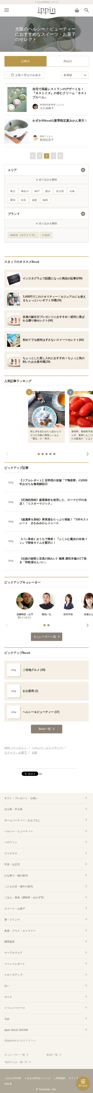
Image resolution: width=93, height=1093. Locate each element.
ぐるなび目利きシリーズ (37, 1078)
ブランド (14, 214)
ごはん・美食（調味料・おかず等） (25, 897)
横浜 (47, 191)
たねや (46, 235)
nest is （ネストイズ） (23, 235)
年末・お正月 (12, 864)
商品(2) (68, 61)
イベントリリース (14, 1007)
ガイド (8, 996)
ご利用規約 (60, 1078)
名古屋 (60, 191)
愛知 (12, 200)
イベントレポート (14, 963)
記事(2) (25, 61)
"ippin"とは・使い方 (15, 1062)
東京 (12, 191)
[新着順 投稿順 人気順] (75, 75)
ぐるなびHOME (12, 1078)
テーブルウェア (13, 952)
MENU (6, 10)
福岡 (45, 200)
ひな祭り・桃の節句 (16, 875)
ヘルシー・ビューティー (18, 831)
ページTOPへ (46, 763)
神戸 (37, 191)
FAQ (6, 1083)
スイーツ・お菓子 (14, 908)
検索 (86, 10)
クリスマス (10, 853)
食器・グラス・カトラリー (19, 930)
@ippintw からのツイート (20, 1040)
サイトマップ (76, 1078)
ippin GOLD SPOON (16, 1030)
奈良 (23, 200)
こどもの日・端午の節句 (18, 886)
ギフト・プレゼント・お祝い (21, 798)
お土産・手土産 (13, 809)
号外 (7, 1019)
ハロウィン (10, 842)
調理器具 (9, 941)
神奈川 (25, 191)
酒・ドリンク (12, 919)
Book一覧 (52, 1054)
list (40, 773)
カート (76, 10)
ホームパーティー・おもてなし (22, 820)
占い (7, 985)
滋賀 (34, 200)
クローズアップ (13, 974)
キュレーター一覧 (14, 1054)
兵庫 (72, 191)
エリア (12, 170)
